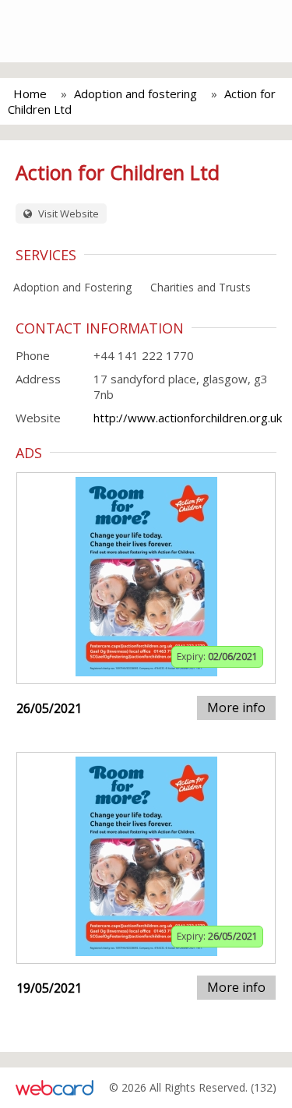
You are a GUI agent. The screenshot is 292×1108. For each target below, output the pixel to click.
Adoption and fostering (135, 93)
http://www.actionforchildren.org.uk (187, 417)
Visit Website (67, 213)
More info (236, 707)
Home (30, 93)
